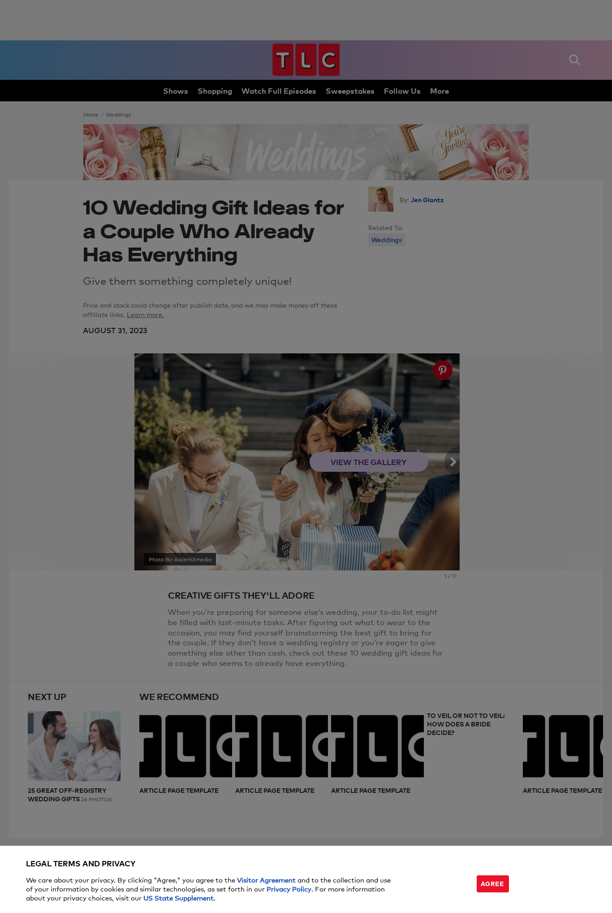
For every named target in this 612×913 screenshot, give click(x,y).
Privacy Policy (289, 888)
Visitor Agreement (266, 879)
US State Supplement (178, 897)
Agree (492, 883)
